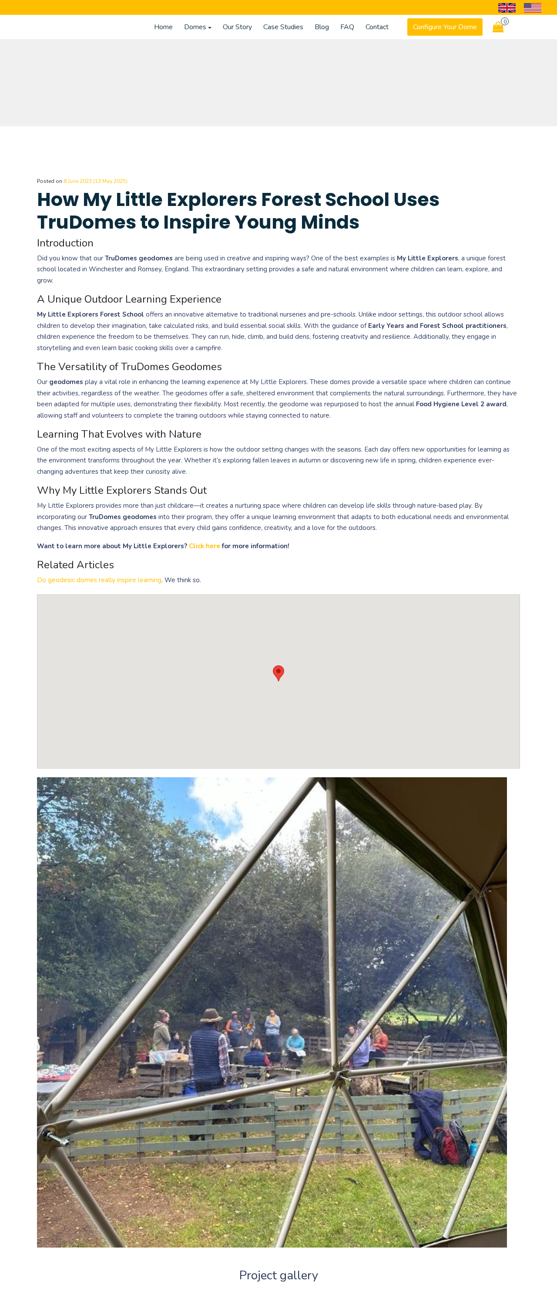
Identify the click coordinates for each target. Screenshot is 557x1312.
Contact (377, 27)
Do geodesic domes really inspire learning (99, 580)
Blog (322, 27)
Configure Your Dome (445, 27)
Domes (195, 27)
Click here (204, 546)
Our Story (237, 27)
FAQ (347, 27)
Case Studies (283, 27)
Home (163, 27)
